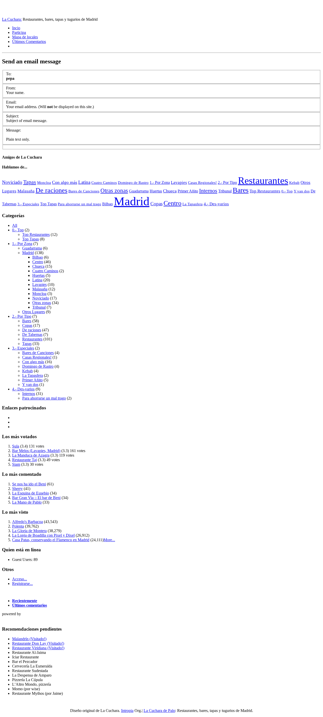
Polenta (18, 526)
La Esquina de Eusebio (30, 493)
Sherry (17, 488)
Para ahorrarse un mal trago (79, 204)
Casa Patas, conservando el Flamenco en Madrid (50, 540)
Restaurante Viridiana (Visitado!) (38, 648)
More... (109, 540)
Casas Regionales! (202, 183)
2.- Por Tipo (227, 182)
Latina (84, 182)
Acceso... (19, 579)
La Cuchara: (12, 19)
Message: (13, 130)
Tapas (29, 182)
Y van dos (302, 191)
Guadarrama (139, 191)
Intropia (127, 710)
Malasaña (26, 191)
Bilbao (107, 204)
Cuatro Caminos (104, 183)
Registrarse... (22, 583)
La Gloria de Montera (29, 531)
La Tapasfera (192, 204)
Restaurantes (263, 180)
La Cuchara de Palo (159, 710)
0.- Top (287, 191)
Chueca (170, 190)
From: (11, 88)
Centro (172, 203)
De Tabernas (32, 334)
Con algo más (64, 182)
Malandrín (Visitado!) (29, 639)
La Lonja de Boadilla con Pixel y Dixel (43, 535)
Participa (19, 32)
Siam (16, 464)
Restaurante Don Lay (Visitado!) (38, 643)
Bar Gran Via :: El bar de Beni (36, 498)
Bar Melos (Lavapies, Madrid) (36, 451)
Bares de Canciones (83, 191)
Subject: (12, 116)
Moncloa (44, 182)
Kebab (294, 182)
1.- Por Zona (160, 182)
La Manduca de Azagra (30, 455)
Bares (241, 190)
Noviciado (12, 182)
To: (8, 74)
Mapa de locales (25, 37)
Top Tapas (48, 204)
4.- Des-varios (216, 204)
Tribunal (225, 191)
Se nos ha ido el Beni (29, 484)
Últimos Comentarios (29, 41)
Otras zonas (114, 190)
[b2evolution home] (12, 619)
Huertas (156, 191)
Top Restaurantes (265, 191)
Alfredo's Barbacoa (27, 522)
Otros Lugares (33, 312)
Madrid (131, 201)
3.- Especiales (28, 204)
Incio (16, 28)
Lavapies (179, 182)
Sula (15, 446)
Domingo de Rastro (133, 182)
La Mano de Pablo (27, 502)
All (14, 225)
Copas (156, 203)
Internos (208, 190)
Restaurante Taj (24, 460)
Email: (11, 102)
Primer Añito (188, 191)
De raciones (51, 190)
